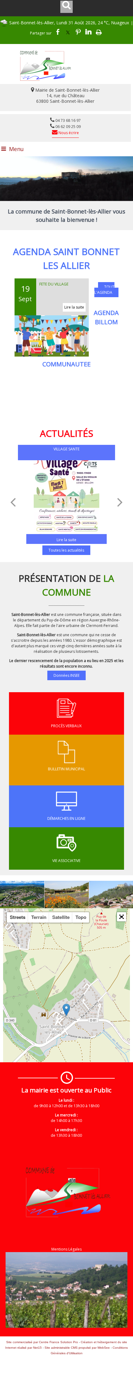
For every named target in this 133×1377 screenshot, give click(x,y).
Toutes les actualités (66, 550)
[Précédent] (13, 502)
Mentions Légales (66, 1249)
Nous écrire (68, 132)
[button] (121, 916)
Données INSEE (66, 675)
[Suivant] (120, 502)
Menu (16, 149)
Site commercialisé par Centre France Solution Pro (42, 1342)
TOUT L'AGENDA (104, 289)
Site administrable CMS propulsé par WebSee (77, 1347)
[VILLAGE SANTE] (66, 498)
